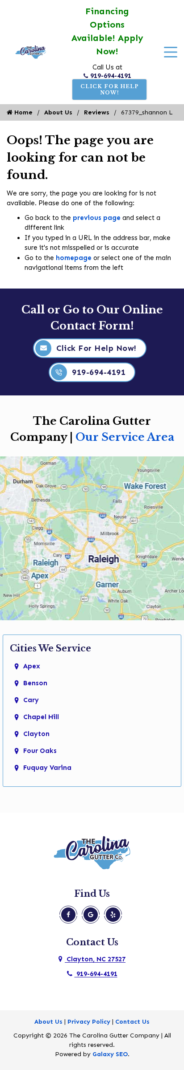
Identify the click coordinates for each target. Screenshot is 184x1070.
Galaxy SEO (110, 1054)
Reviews (96, 112)
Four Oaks (40, 751)
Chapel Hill (41, 717)
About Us (58, 112)
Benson (35, 683)
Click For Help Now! (109, 89)
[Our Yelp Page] (113, 915)
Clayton (36, 734)
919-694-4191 (110, 76)
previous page (97, 218)
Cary (31, 700)
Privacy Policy (88, 1021)
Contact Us (132, 1021)
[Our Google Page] (91, 915)
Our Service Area (124, 437)
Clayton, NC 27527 (95, 959)
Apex (31, 666)
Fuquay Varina (47, 768)
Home (23, 112)
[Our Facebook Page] (68, 915)
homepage (74, 258)
